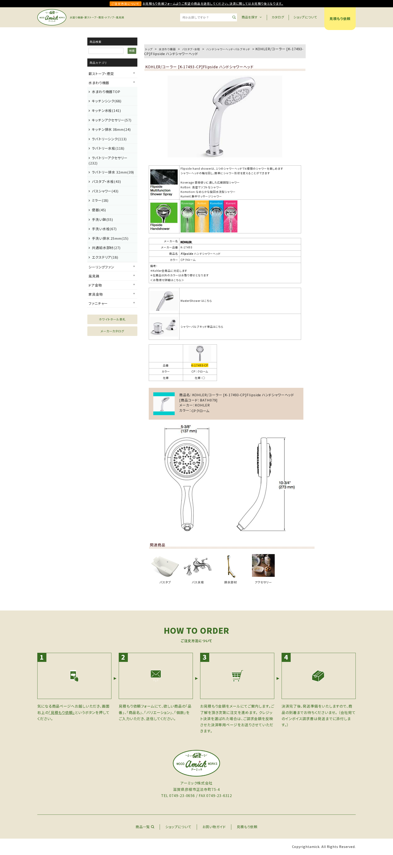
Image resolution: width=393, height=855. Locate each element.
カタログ (278, 17)
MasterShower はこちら (196, 301)
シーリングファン (101, 267)
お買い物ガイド (214, 826)
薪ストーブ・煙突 (101, 73)
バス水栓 (198, 582)
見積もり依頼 (340, 18)
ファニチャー (98, 303)
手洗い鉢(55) (102, 219)
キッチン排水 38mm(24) (111, 129)
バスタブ (165, 582)
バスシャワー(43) (105, 191)
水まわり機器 (98, 82)
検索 (132, 50)
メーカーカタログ (112, 331)
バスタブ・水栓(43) (106, 181)
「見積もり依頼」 (62, 712)
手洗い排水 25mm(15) (110, 238)
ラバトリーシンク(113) (109, 138)
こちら (177, 280)
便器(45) (99, 209)
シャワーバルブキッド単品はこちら (202, 326)
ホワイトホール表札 (112, 319)
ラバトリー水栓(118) (108, 148)
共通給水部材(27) (106, 247)
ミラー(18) (100, 200)
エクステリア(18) (105, 257)
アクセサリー (263, 582)
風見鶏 (93, 276)
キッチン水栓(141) (106, 110)
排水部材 (230, 582)
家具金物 (95, 294)
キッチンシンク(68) (106, 100)
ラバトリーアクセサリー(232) (108, 160)
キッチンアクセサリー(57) (111, 120)
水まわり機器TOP (106, 91)
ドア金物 (95, 285)
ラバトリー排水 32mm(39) (113, 172)
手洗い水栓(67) (104, 228)
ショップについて (305, 17)
